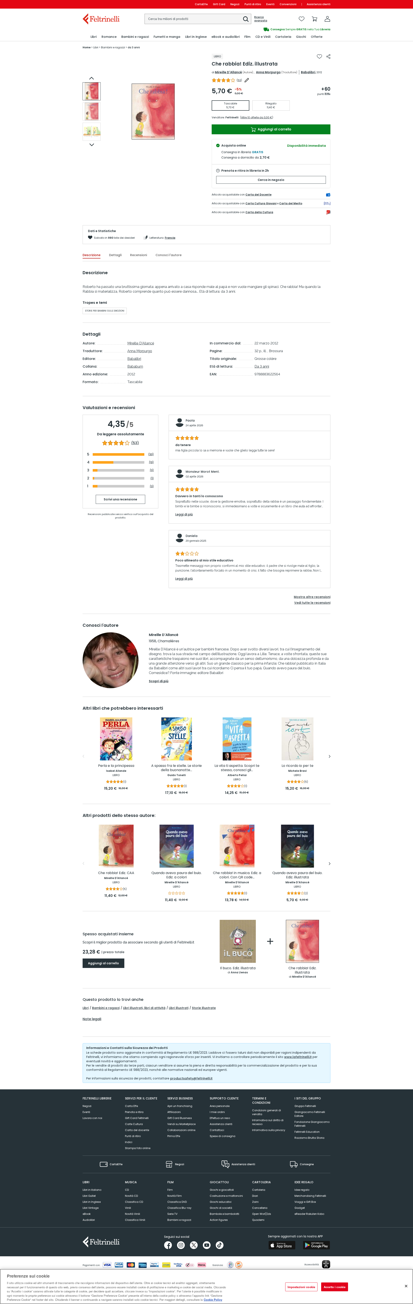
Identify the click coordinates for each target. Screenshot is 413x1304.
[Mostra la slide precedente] (91, 78)
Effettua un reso (220, 1118)
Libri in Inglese (92, 1202)
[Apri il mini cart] (314, 19)
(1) (152, 478)
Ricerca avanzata (260, 18)
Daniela (191, 536)
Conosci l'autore (169, 255)
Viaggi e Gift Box (305, 1202)
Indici (128, 1142)
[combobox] (198, 19)
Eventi (270, 4)
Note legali (92, 1019)
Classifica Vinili (135, 1220)
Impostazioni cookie (301, 1287)
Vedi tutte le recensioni (312, 603)
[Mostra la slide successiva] (91, 144)
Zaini (255, 1202)
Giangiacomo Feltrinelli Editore (309, 1114)
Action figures (219, 1220)
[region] (206, 1286)
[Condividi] (328, 56)
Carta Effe (131, 1106)
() (239, 80)
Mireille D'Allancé (228, 72)
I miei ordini (217, 1112)
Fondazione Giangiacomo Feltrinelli (312, 1124)
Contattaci (217, 1130)
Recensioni (138, 255)
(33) (151, 454)
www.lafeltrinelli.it (298, 1057)
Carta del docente (137, 1130)
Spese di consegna (222, 1136)
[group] (268, 29)
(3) (152, 470)
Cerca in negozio (271, 180)
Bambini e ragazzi (106, 1008)
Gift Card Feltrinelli (137, 1118)
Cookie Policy (213, 1300)
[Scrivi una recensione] (246, 80)
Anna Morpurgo (268, 72)
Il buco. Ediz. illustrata (238, 968)
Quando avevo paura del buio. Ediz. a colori (176, 875)
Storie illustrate (204, 1008)
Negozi (234, 4)
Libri (86, 1008)
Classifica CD (134, 1202)
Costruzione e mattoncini (226, 1196)
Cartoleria (258, 1190)
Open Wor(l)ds (261, 1214)
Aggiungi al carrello (274, 129)
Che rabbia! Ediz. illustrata (302, 970)
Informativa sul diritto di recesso (268, 1122)
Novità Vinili (132, 1214)
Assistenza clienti (318, 4)
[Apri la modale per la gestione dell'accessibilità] (326, 1264)
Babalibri (308, 72)
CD (127, 1190)
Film (170, 1190)
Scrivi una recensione (120, 499)
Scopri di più (158, 681)
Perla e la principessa (116, 766)
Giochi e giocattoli (222, 1190)
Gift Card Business (179, 1118)
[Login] (327, 19)
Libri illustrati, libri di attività (144, 1008)
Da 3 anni (261, 366)
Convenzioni (288, 4)
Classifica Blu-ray (179, 1208)
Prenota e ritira (134, 1112)
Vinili (128, 1208)
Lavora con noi (92, 1118)
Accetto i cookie (334, 1287)
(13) (151, 462)
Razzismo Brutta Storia (309, 1138)
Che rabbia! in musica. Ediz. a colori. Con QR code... (237, 875)
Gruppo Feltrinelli (305, 1106)
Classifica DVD (177, 1202)
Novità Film (174, 1196)
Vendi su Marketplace (181, 1124)
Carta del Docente (258, 194)
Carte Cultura (134, 1124)
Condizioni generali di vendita (266, 1112)
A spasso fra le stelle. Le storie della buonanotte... (176, 768)
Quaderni (258, 1220)
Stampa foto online (137, 1148)
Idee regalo (301, 1190)
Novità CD (131, 1196)
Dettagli (115, 255)
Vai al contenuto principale (100, 4)
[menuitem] (93, 37)
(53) (135, 443)
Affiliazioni (174, 1112)
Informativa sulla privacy (268, 1130)
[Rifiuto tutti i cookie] (406, 1286)
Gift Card (219, 4)
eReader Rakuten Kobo (309, 1214)
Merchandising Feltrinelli (310, 1196)
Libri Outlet (89, 1196)
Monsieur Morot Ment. (202, 471)
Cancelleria (259, 1208)
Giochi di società (221, 1208)
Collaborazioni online (181, 1130)
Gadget (299, 1208)
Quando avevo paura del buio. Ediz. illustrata (297, 875)
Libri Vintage (91, 1208)
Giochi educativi (220, 1202)
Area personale (220, 1106)
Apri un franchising (179, 1106)
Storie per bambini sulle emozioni (104, 310)
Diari (255, 1196)
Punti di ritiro (253, 4)
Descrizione (91, 255)
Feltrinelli (231, 117)
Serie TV (172, 1214)
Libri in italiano (92, 1190)
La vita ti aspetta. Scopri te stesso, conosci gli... (236, 768)
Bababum (135, 366)
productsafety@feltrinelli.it (191, 1078)
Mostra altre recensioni (312, 597)
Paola (190, 420)
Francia (170, 238)
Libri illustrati (178, 1008)
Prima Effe (173, 1136)
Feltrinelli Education (307, 1132)
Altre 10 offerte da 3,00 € (256, 117)
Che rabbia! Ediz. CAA (116, 873)
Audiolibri (89, 1220)
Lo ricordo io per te (297, 766)
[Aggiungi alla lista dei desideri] (319, 56)
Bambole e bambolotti (224, 1214)
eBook (87, 1214)
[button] (245, 19)
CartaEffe (201, 4)
